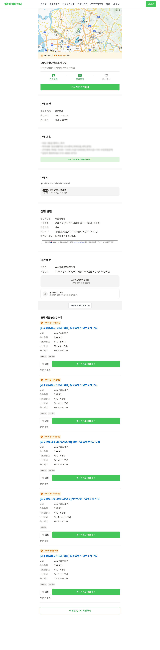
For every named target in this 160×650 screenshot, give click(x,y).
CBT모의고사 (96, 4)
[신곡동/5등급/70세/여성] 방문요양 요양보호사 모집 (68, 328)
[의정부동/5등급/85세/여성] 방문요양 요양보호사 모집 (70, 499)
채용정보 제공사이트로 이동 (80, 305)
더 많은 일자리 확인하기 (80, 610)
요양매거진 (83, 4)
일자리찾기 (55, 4)
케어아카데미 (68, 4)
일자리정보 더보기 (84, 363)
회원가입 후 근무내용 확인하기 (80, 159)
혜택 (108, 4)
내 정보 (116, 4)
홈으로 (43, 4)
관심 (47, 363)
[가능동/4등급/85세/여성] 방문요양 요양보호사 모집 (68, 556)
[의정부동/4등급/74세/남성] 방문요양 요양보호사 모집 (70, 442)
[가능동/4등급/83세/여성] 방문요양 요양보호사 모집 (68, 385)
